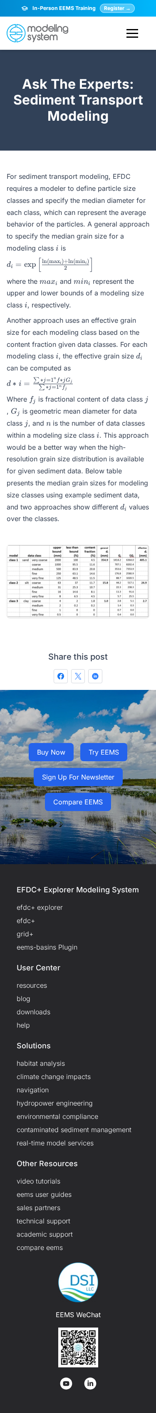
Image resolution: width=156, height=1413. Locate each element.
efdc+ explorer (40, 907)
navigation (33, 1090)
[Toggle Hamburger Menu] (132, 33)
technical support (43, 1221)
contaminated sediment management (74, 1130)
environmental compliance (57, 1116)
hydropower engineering (55, 1103)
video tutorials (38, 1181)
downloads (33, 1012)
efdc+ (26, 920)
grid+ (25, 934)
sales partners (38, 1207)
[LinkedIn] (90, 1383)
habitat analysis (41, 1063)
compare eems (40, 1247)
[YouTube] (66, 1383)
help (23, 1025)
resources (32, 985)
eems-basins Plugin (47, 947)
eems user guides (44, 1194)
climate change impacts (54, 1076)
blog (23, 998)
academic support (45, 1234)
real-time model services (55, 1143)
